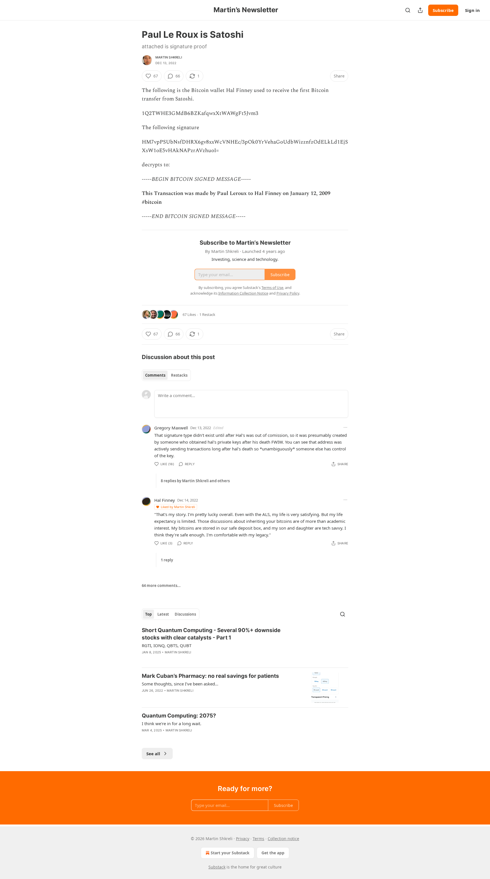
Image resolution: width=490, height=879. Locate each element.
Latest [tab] (163, 614)
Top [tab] (148, 614)
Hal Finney (164, 500)
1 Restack (207, 314)
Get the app (272, 852)
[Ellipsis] (345, 427)
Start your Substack (230, 852)
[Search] (407, 10)
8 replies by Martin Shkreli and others (195, 480)
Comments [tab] (155, 375)
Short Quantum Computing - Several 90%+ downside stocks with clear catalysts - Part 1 (211, 634)
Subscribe (443, 10)
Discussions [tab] (185, 614)
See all (153, 753)
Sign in (472, 10)
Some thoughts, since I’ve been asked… (180, 684)
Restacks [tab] (179, 375)
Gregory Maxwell (171, 428)
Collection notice (283, 838)
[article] (245, 644)
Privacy (242, 838)
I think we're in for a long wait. (171, 723)
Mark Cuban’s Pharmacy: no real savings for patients (210, 676)
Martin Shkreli (168, 57)
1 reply (167, 560)
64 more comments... (161, 585)
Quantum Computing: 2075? (179, 715)
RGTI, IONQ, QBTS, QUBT (166, 645)
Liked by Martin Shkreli (178, 507)
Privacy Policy (287, 293)
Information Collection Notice (243, 293)
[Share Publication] (420, 10)
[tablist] (166, 375)
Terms (258, 838)
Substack (216, 867)
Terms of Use (272, 287)
